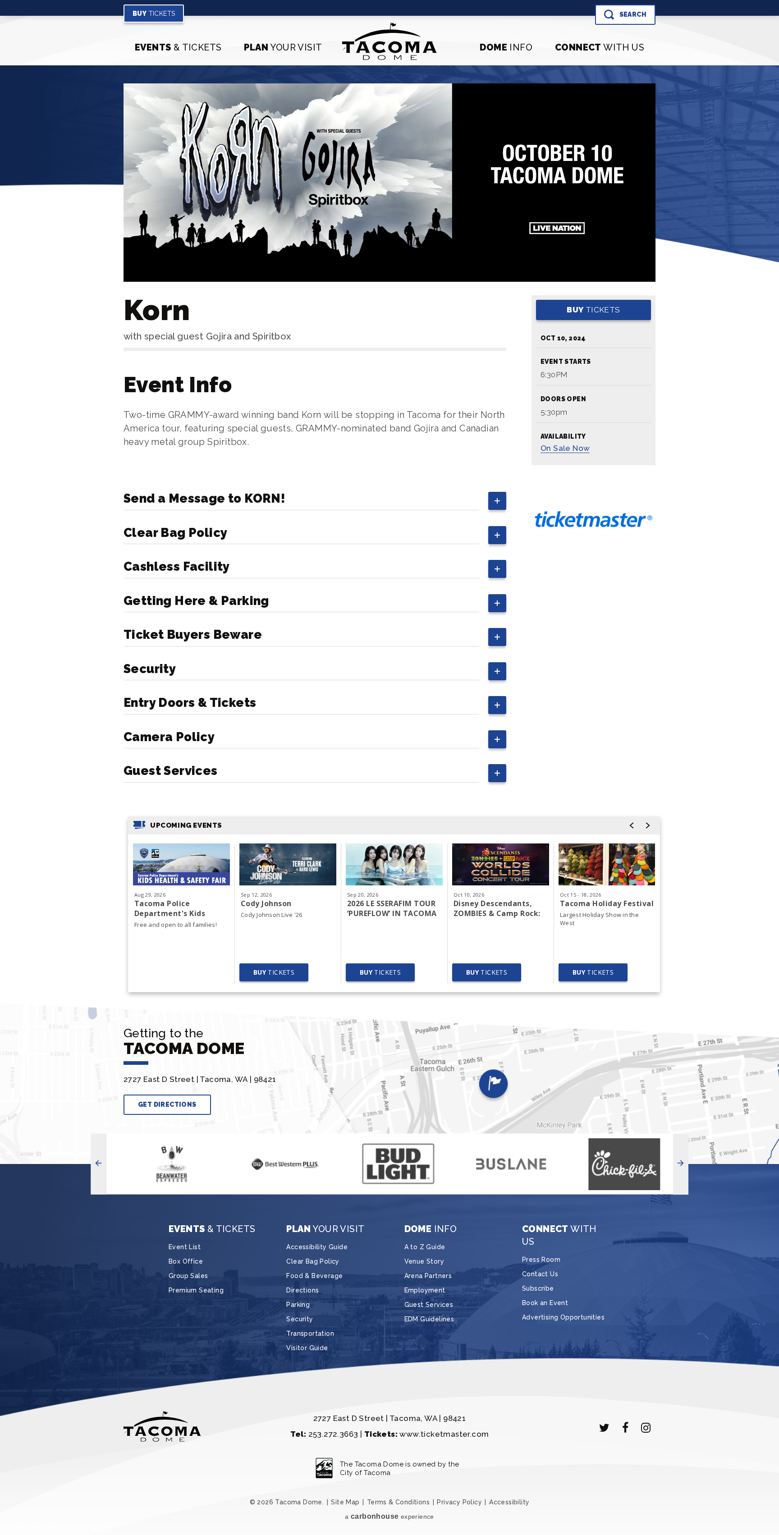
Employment (424, 1290)
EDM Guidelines (429, 1319)
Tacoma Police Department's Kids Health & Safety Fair (173, 908)
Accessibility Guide (317, 1247)
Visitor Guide (307, 1348)
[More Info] (181, 864)
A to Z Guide (424, 1247)
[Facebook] (625, 1427)
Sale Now (565, 448)
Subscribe (538, 1288)
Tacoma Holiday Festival (607, 903)
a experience (389, 1516)
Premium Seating (196, 1290)
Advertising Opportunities (563, 1317)
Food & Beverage (314, 1275)
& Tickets (178, 47)
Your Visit (283, 47)
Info (506, 47)
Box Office (186, 1261)
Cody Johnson (266, 903)
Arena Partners (428, 1275)
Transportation (310, 1333)
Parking (298, 1304)
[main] (389, 542)
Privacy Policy (459, 1502)
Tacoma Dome (389, 41)
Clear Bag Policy (312, 1261)
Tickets (154, 13)
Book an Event (545, 1302)
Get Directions (167, 1104)
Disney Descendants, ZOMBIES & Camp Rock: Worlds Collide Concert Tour (497, 908)
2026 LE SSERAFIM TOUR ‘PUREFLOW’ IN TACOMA (392, 908)
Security (299, 1319)
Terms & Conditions (398, 1502)
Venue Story (424, 1261)
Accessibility (509, 1502)
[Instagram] (646, 1427)
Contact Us (540, 1274)
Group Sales (188, 1275)
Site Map (345, 1502)
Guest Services (429, 1304)
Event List (185, 1247)
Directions (302, 1290)
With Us (599, 47)
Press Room (541, 1259)
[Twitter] (604, 1427)
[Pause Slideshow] (542, 485)
